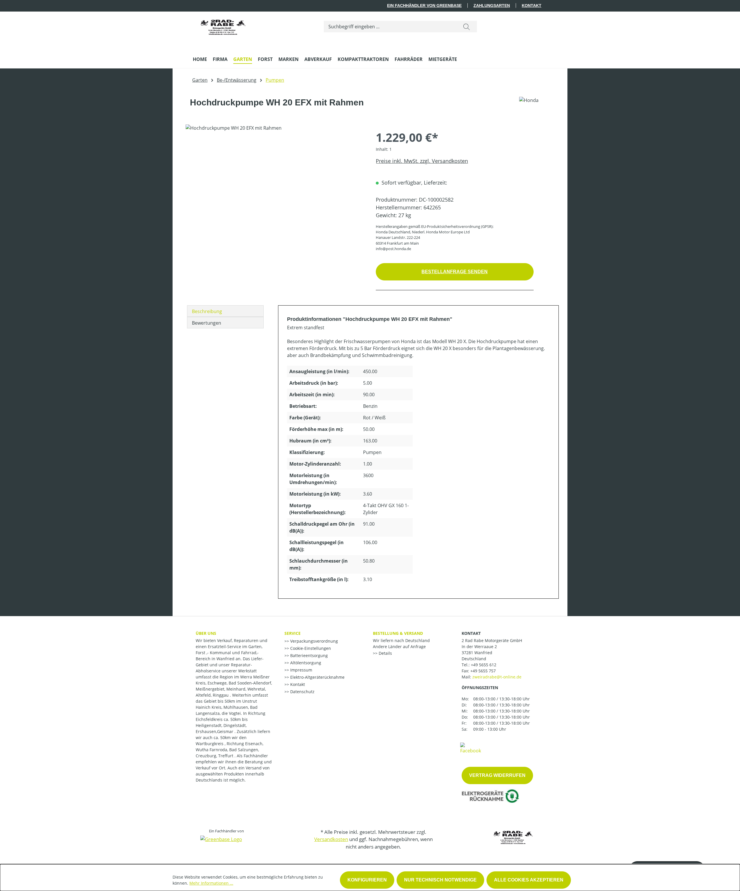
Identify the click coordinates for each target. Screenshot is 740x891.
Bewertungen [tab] (206, 323)
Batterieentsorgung (308, 655)
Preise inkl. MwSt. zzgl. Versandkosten (422, 160)
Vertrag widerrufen (497, 775)
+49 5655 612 (483, 664)
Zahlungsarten (491, 5)
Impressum (300, 670)
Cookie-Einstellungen (310, 648)
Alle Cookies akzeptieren (528, 879)
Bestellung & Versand (398, 633)
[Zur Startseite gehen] (223, 25)
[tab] (225, 311)
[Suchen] (466, 26)
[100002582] (275, 186)
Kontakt (531, 5)
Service (292, 633)
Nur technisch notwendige (440, 879)
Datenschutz (301, 691)
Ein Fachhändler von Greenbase (424, 5)
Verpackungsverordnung (313, 641)
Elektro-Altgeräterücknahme (317, 677)
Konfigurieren (367, 879)
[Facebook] (470, 748)
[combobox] (390, 26)
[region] (275, 186)
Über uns (206, 633)
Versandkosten (331, 839)
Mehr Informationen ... (211, 883)
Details (385, 653)
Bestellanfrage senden (454, 271)
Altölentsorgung (305, 662)
